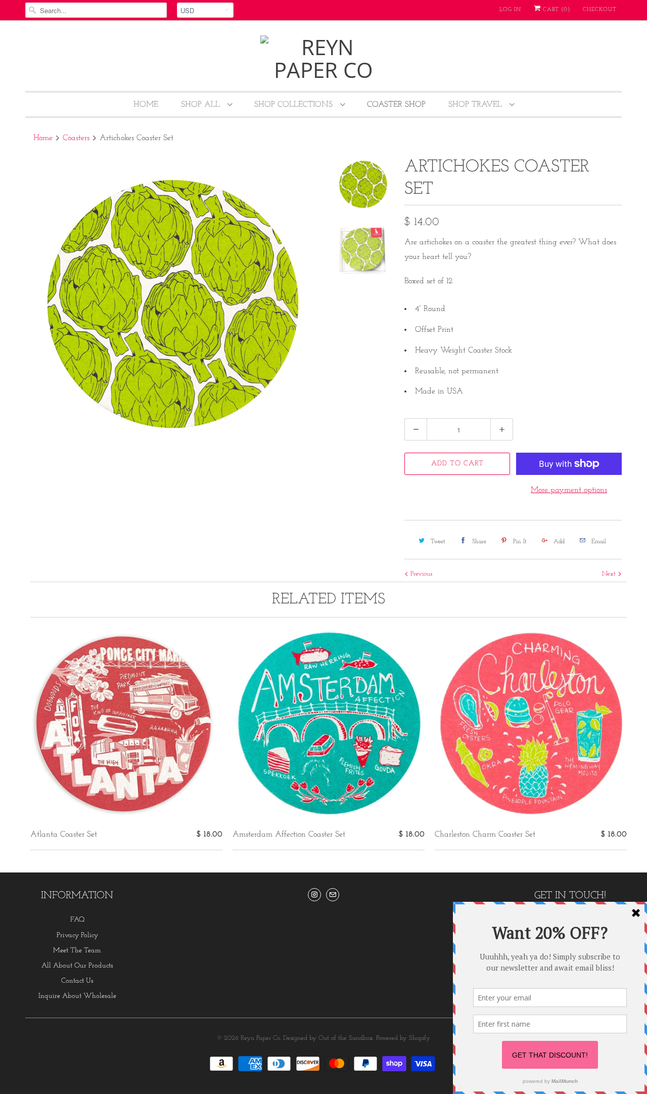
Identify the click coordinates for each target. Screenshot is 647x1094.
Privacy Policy (77, 935)
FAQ (77, 920)
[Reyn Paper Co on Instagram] (314, 894)
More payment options (569, 490)
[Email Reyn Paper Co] (332, 894)
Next (610, 574)
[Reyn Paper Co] (323, 58)
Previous (420, 574)
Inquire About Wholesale (77, 996)
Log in (510, 10)
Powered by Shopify (403, 1038)
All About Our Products (77, 966)
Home (145, 105)
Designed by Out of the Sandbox (328, 1038)
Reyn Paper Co (260, 1038)
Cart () (555, 10)
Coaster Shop (396, 105)
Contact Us (77, 981)
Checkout (600, 10)
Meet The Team (77, 950)
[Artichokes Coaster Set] (172, 304)
